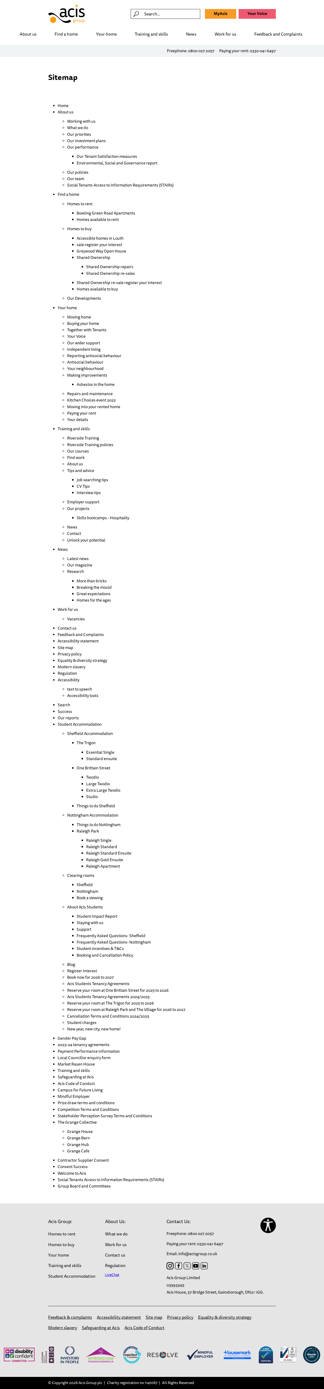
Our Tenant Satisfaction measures (107, 156)
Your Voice (257, 13)
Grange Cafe (78, 1151)
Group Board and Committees (84, 1186)
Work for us (225, 34)
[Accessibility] (268, 1225)
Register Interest (82, 971)
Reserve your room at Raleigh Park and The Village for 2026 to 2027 (126, 1009)
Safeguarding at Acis (76, 1077)
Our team (75, 178)
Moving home (79, 317)
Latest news (78, 558)
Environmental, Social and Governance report (117, 163)
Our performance (82, 147)
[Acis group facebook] (178, 1265)
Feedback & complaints (70, 1317)
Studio (92, 796)
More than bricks (92, 581)
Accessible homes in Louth (100, 238)
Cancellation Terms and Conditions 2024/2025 (108, 1016)
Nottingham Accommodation (92, 815)
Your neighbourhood (85, 368)
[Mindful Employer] (200, 1355)
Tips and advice (80, 470)
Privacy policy (70, 654)
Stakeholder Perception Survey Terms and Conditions (105, 1116)
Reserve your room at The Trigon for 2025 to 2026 (110, 1003)
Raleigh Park (88, 831)
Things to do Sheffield (96, 806)
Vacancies (76, 619)
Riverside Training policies (90, 444)
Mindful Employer (74, 1096)
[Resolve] (162, 1354)
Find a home (66, 34)
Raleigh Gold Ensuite (104, 859)
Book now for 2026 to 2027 (90, 977)
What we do (77, 127)
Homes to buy (79, 228)
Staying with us (90, 922)
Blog (71, 964)
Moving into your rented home (93, 406)
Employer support (83, 502)
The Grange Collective (77, 1122)
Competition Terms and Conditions (88, 1109)
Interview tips (89, 492)
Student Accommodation (80, 724)
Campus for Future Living (80, 1090)
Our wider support (83, 343)
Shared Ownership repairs (109, 266)
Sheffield (85, 884)
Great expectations (94, 593)
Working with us (81, 121)
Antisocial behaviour (85, 362)
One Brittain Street (93, 768)
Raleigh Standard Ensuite (108, 853)
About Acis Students (85, 907)
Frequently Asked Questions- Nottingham (114, 942)
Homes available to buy (97, 289)
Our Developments (84, 298)
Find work (76, 457)
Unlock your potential (86, 540)
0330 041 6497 (263, 50)
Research (75, 571)
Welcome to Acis (72, 1173)
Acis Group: (60, 1221)
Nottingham (87, 891)
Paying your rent (81, 413)
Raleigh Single (98, 840)
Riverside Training (83, 438)
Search (64, 705)
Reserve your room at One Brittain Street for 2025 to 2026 (118, 990)
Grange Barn (78, 1138)
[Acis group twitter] (187, 1265)
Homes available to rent (98, 219)
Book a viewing (90, 897)
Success (65, 711)
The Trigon (86, 742)
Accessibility (68, 680)
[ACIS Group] (66, 14)
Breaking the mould (94, 587)
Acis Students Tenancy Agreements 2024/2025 (108, 996)
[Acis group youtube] (195, 1265)
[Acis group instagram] (170, 1265)
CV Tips (83, 486)
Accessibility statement (78, 641)
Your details (77, 419)
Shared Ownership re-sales (110, 273)
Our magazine (79, 565)
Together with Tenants (86, 330)
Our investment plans (86, 140)
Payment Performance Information (89, 1051)
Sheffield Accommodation (90, 733)
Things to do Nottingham (98, 824)
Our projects (78, 508)
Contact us (67, 628)
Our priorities (79, 134)
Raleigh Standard (101, 846)
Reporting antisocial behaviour (94, 355)
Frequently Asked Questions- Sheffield (111, 935)
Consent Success (73, 1166)
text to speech (79, 689)
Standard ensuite (101, 758)
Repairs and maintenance (90, 393)
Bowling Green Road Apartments (106, 213)
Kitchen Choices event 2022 (91, 400)
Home (63, 105)
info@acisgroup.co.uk (197, 1253)
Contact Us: (179, 1221)
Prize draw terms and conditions (86, 1102)
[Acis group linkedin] (204, 1265)
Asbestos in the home (96, 384)
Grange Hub (78, 1144)
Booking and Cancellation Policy (105, 955)
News (191, 34)
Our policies (77, 172)
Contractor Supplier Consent (83, 1160)
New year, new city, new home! (94, 1029)
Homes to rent (80, 204)
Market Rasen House (76, 1064)
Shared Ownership (93, 257)
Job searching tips (92, 480)
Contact (74, 533)
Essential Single (100, 752)
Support (84, 929)
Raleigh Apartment (103, 866)
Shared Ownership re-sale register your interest (119, 282)
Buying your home (83, 323)
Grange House (80, 1131)
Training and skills (151, 34)
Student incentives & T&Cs (100, 948)
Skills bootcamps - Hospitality (103, 517)
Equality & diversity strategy (82, 660)
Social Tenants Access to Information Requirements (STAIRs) (120, 185)
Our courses (78, 451)
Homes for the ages (94, 600)
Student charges (82, 1022)
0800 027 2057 (201, 50)
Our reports (68, 718)
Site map (65, 647)
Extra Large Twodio (103, 790)
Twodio (92, 777)
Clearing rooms (80, 875)
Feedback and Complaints (278, 34)
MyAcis (220, 13)
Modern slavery (71, 667)
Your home (106, 34)
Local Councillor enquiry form (84, 1057)
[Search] (136, 14)
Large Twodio (98, 784)
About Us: (115, 1221)
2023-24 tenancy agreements (84, 1044)
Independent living (84, 349)
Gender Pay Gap (72, 1038)
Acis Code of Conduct (76, 1083)
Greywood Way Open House (101, 251)
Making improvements (87, 375)
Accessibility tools (82, 695)
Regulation (67, 673)
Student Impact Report (97, 916)
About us (28, 34)
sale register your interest (99, 244)
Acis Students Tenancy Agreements (98, 983)
